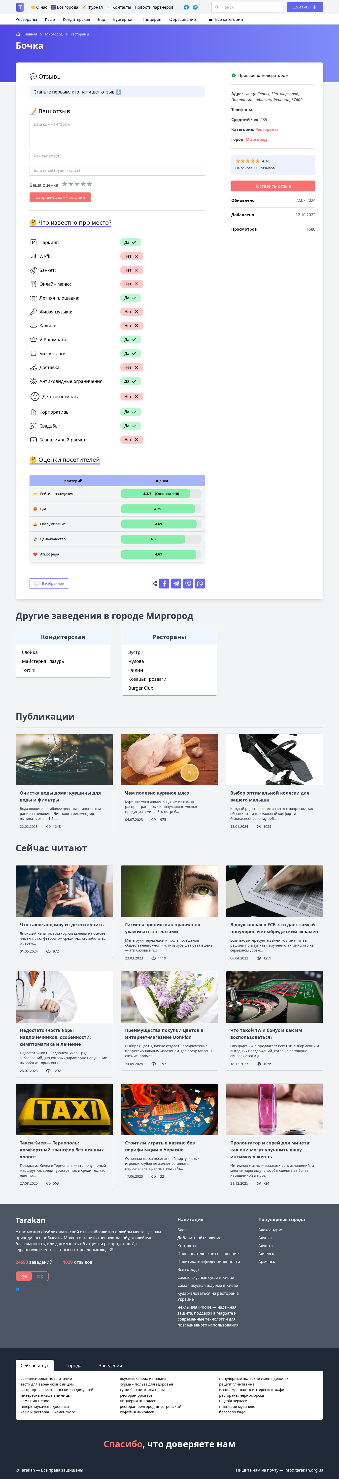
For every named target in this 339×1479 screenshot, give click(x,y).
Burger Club (140, 688)
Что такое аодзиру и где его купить (62, 924)
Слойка (30, 652)
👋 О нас (38, 7)
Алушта (265, 1245)
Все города (188, 1269)
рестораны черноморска (241, 1395)
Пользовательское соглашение (208, 1253)
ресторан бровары (137, 1395)
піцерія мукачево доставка (45, 1406)
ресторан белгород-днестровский (150, 1406)
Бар (101, 19)
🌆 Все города (64, 7)
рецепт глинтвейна (236, 1384)
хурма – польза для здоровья (146, 1384)
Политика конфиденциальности (208, 1261)
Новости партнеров (154, 7)
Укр (40, 1276)
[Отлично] (89, 184)
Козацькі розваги (147, 679)
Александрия (270, 1229)
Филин (135, 670)
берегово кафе (232, 1411)
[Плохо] (71, 184)
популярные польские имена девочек (253, 1378)
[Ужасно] (65, 184)
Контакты (186, 1245)
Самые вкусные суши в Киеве (205, 1277)
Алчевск (266, 1253)
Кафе (50, 19)
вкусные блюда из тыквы (143, 1378)
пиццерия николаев (138, 1400)
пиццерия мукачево (237, 1406)
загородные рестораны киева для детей (57, 1389)
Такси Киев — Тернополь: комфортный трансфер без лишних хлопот (62, 1150)
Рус (24, 1276)
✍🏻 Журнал (92, 7)
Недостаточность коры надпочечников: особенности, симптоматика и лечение (55, 1037)
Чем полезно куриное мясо (157, 793)
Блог (181, 1229)
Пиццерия (151, 19)
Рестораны (26, 19)
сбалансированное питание (46, 1378)
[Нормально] (77, 184)
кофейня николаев (137, 1411)
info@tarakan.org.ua (303, 1470)
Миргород (256, 139)
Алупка (265, 1237)
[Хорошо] (83, 184)
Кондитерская (76, 19)
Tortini (28, 670)
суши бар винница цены (142, 1389)
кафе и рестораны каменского (48, 1411)
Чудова (136, 661)
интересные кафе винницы (46, 1395)
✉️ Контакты (118, 7)
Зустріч (136, 652)
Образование (182, 19)
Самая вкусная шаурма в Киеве (207, 1285)
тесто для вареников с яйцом (47, 1384)
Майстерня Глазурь (43, 661)
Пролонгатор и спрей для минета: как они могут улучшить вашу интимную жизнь (270, 1150)
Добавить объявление (199, 1237)
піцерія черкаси (233, 1400)
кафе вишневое (35, 1400)
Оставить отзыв (273, 186)
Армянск (266, 1261)
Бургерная (123, 19)
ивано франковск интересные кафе (251, 1389)
